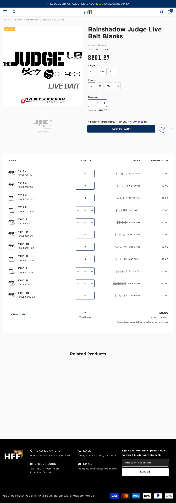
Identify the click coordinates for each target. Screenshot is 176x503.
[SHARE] (170, 128)
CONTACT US (87, 496)
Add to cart (122, 129)
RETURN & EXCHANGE (66, 496)
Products (17, 20)
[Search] (14, 12)
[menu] (5, 12)
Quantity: (93, 97)
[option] (43, 66)
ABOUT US (8, 496)
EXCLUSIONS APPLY (116, 3)
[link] (23, 420)
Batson (102, 45)
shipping (141, 322)
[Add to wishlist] (163, 128)
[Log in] (162, 12)
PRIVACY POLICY (24, 496)
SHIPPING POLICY (43, 496)
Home (6, 20)
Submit (145, 472)
